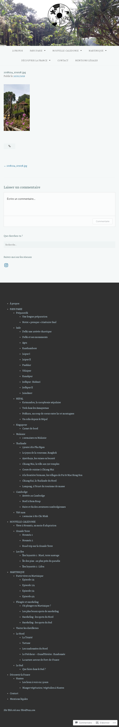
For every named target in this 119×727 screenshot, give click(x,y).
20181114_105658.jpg (17, 166)
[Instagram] (6, 265)
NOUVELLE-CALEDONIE (66, 50)
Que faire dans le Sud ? (34, 669)
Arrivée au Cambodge (33, 495)
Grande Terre (23, 531)
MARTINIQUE (96, 50)
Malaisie (20, 434)
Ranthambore (29, 348)
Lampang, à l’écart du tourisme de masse (43, 486)
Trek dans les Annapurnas (35, 408)
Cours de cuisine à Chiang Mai (38, 469)
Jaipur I (26, 354)
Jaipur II (26, 359)
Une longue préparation (34, 316)
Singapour (21, 425)
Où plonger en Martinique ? (36, 605)
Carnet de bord (30, 428)
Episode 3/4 (28, 591)
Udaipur (26, 370)
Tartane (26, 643)
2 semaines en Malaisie (34, 438)
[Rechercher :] (59, 244)
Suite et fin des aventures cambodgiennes (44, 507)
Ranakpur (27, 376)
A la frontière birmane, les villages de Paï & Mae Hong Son (52, 475)
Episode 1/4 (28, 579)
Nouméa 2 (27, 540)
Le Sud (19, 665)
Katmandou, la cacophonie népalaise (41, 402)
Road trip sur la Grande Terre (37, 546)
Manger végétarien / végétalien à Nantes (43, 688)
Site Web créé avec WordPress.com (19, 710)
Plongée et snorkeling (27, 602)
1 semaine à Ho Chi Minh (35, 516)
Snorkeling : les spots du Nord (37, 617)
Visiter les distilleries (27, 628)
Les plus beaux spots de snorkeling (40, 611)
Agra (24, 342)
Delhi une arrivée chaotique (37, 331)
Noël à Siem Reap (31, 501)
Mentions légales (86, 60)
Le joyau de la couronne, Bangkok (39, 453)
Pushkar (26, 365)
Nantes (20, 678)
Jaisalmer (27, 393)
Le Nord (20, 633)
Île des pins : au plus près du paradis (41, 561)
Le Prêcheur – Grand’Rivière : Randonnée (43, 654)
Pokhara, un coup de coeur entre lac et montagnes (48, 413)
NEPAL (19, 398)
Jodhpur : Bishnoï (31, 382)
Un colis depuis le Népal (34, 419)
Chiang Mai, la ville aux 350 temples (40, 464)
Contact (62, 60)
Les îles (20, 551)
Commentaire (102, 221)
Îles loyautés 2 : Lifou (33, 566)
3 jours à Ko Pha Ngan (33, 447)
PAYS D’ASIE (36, 50)
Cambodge (22, 492)
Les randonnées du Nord (35, 648)
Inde (18, 328)
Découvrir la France (34, 60)
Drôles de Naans (59, 33)
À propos (17, 50)
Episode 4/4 (28, 596)
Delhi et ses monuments (35, 337)
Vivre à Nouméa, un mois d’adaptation (36, 525)
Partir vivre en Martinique (29, 576)
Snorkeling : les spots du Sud (37, 622)
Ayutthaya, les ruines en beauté (38, 458)
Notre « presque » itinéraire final (39, 322)
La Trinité (27, 637)
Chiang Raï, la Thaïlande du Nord (39, 480)
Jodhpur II (27, 387)
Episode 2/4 (28, 585)
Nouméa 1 (27, 535)
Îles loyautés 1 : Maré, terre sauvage (40, 555)
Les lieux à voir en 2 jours (35, 682)
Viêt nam (20, 512)
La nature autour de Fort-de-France (40, 660)
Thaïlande (21, 443)
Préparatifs (22, 313)
